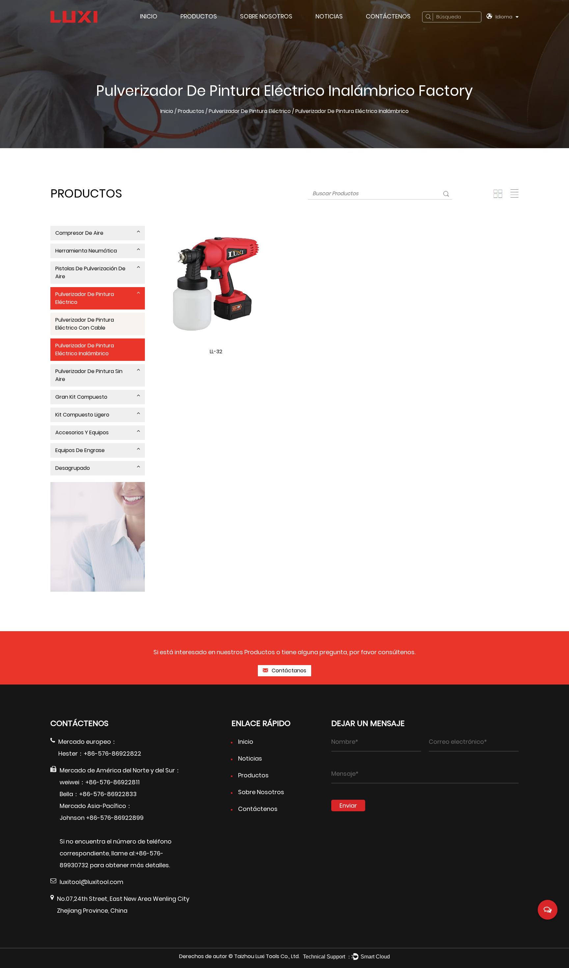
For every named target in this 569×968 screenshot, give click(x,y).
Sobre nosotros (266, 16)
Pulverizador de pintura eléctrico (250, 111)
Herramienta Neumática (86, 251)
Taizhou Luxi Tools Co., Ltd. (267, 956)
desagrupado (72, 468)
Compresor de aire (79, 233)
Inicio (148, 16)
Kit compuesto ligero (82, 414)
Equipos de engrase (80, 450)
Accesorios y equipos (82, 432)
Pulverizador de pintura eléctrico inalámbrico (84, 349)
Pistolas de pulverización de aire (90, 272)
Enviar (348, 805)
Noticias (329, 16)
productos (198, 16)
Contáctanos (288, 670)
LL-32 (216, 351)
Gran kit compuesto (81, 397)
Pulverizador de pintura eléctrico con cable (84, 324)
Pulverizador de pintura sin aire (88, 375)
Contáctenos (388, 16)
